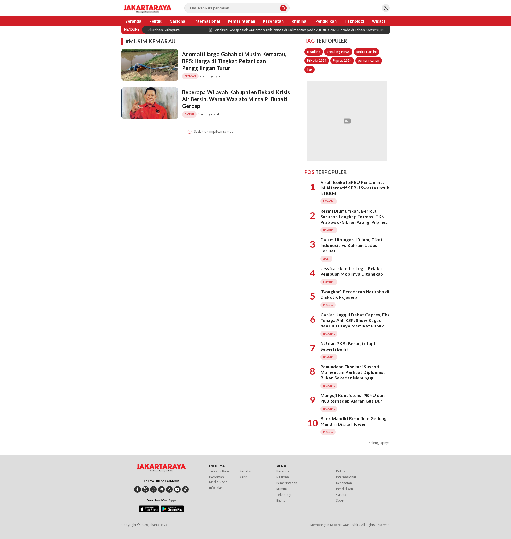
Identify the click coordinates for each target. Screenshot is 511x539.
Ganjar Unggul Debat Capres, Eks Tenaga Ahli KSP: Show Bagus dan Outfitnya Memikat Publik (355, 320)
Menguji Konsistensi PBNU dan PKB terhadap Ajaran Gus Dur (352, 398)
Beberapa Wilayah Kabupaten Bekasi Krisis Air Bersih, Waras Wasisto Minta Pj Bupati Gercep (236, 99)
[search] (283, 8)
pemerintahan (368, 60)
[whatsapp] (153, 489)
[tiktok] (185, 489)
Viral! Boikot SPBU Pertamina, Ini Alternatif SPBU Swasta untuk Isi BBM (354, 188)
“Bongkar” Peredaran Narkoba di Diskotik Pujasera (354, 294)
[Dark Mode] (386, 8)
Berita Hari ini (366, 51)
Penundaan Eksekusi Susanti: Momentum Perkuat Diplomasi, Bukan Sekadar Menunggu (353, 372)
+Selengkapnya (378, 443)
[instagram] (169, 489)
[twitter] (145, 489)
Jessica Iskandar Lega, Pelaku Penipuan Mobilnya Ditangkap (351, 271)
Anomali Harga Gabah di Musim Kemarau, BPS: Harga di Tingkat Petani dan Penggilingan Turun (234, 61)
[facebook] (137, 489)
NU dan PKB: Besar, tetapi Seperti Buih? (347, 346)
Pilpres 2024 (342, 60)
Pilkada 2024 (316, 60)
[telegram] (161, 489)
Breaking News (338, 51)
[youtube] (177, 489)
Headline (313, 51)
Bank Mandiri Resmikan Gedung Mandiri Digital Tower (353, 421)
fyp (309, 69)
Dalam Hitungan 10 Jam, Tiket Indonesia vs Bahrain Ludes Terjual (351, 245)
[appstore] (149, 511)
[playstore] (172, 511)
